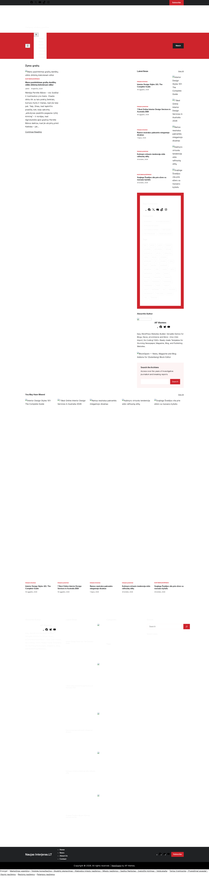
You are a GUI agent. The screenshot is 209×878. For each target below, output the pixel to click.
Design (168, 245)
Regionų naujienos (26, 874)
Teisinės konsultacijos (41, 871)
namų (146, 281)
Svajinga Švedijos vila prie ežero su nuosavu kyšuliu (151, 178)
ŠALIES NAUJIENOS (165, 234)
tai (164, 289)
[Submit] (186, 626)
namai (166, 273)
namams (147, 277)
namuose (157, 277)
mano (165, 269)
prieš (158, 285)
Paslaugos (167, 230)
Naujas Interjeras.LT (38, 854)
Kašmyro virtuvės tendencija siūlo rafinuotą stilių (151, 155)
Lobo (157, 269)
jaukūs (163, 261)
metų (172, 269)
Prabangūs (148, 285)
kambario (163, 265)
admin (27, 89)
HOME (146, 257)
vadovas (172, 289)
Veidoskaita (162, 871)
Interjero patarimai (142, 106)
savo (146, 289)
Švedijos (154, 297)
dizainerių (158, 249)
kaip (145, 265)
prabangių (167, 281)
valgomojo (148, 293)
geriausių (168, 253)
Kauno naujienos (8, 874)
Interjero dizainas (142, 81)
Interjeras (148, 221)
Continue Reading (33, 132)
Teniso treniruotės (177, 871)
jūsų (171, 261)
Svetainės (155, 289)
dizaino (168, 249)
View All (181, 71)
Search (175, 381)
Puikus (166, 285)
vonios (169, 293)
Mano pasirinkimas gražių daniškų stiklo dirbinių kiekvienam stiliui (40, 83)
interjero (147, 261)
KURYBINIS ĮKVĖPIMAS (32, 79)
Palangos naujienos (46, 874)
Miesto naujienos (110, 871)
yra (145, 297)
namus (167, 277)
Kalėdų (153, 265)
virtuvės (159, 293)
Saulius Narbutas (128, 871)
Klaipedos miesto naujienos (87, 871)
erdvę (158, 253)
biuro (152, 245)
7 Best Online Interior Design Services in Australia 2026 (154, 110)
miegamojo (148, 273)
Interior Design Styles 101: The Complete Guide (149, 85)
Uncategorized (149, 234)
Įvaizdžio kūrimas (146, 871)
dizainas (147, 249)
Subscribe (177, 854)
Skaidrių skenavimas (63, 871)
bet (145, 245)
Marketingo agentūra (19, 871)
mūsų (158, 273)
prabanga (156, 281)
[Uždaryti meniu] (36, 35)
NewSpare (116, 865)
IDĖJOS (154, 257)
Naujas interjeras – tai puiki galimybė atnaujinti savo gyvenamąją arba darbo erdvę (165, 643)
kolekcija (147, 269)
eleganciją (148, 253)
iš (155, 261)
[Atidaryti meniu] (27, 46)
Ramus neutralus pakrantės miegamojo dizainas (153, 134)
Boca (160, 245)
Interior (163, 257)
